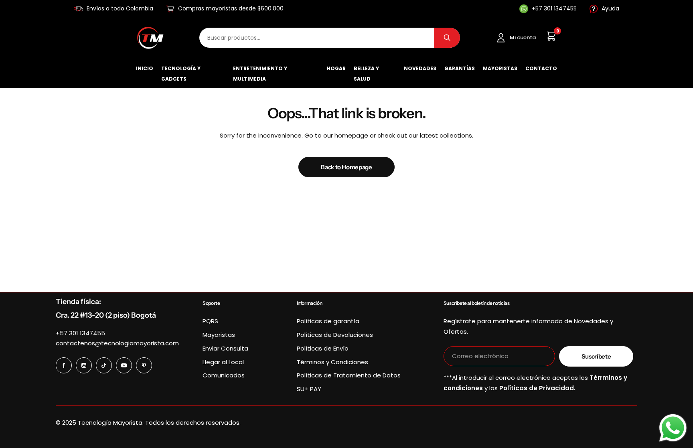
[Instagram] (84, 365)
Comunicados (224, 375)
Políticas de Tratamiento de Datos (349, 375)
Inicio (144, 68)
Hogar (336, 68)
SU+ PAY (309, 389)
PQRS (210, 321)
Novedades (420, 68)
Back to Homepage (346, 167)
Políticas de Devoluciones (335, 334)
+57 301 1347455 (80, 333)
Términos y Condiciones (332, 362)
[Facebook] (64, 365)
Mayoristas (500, 68)
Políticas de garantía (328, 321)
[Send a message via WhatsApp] (673, 428)
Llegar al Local (223, 362)
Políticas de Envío (323, 348)
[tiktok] (104, 365)
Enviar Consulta (225, 348)
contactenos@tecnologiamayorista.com (117, 343)
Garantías (459, 68)
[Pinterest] (144, 365)
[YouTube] (124, 365)
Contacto (541, 68)
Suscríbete (596, 356)
